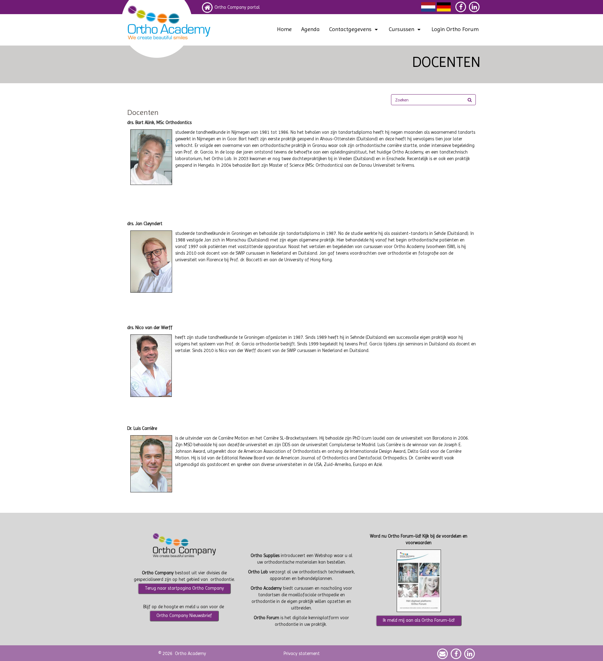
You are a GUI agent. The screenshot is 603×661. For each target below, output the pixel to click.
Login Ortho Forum (455, 29)
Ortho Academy (190, 653)
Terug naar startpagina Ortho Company (184, 588)
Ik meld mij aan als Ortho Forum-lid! (419, 620)
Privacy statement (302, 653)
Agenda (310, 29)
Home (284, 29)
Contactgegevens (350, 29)
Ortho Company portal (237, 7)
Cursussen (401, 29)
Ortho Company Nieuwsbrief (184, 615)
